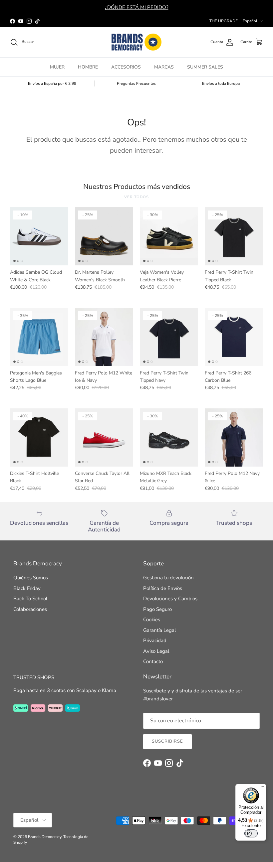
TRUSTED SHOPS (33, 677)
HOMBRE (88, 67)
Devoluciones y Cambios (170, 598)
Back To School (30, 598)
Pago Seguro (157, 609)
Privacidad (154, 640)
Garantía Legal (159, 630)
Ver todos (136, 197)
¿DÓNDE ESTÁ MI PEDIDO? (136, 7)
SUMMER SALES (205, 67)
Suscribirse (167, 741)
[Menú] (262, 788)
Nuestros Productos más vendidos (136, 187)
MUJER (57, 67)
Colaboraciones (30, 609)
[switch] (251, 833)
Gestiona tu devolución (168, 577)
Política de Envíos (162, 588)
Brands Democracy (44, 836)
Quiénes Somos (30, 577)
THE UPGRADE (223, 21)
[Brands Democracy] (136, 42)
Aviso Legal (156, 651)
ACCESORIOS (126, 67)
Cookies (151, 619)
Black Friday (27, 588)
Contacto (153, 661)
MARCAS (164, 67)
